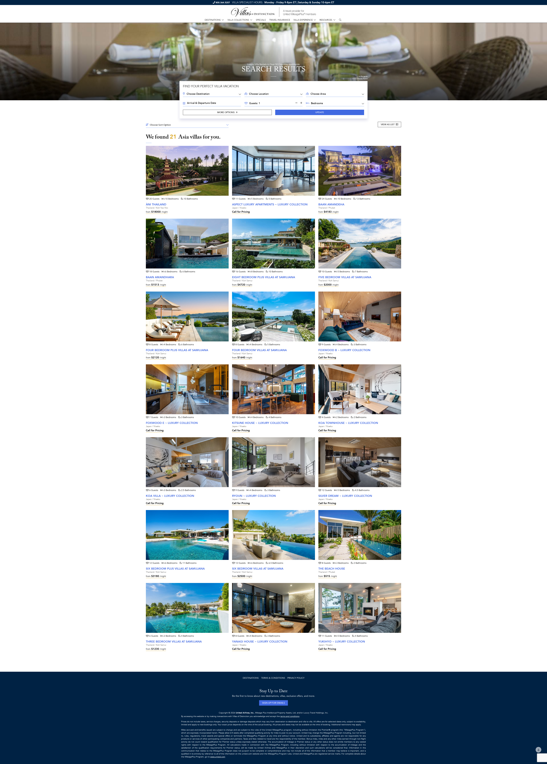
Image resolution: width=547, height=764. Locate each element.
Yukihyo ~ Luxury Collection (341, 642)
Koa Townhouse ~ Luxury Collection (348, 423)
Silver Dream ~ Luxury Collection (345, 496)
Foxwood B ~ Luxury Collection (344, 350)
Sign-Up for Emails (273, 702)
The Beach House (331, 569)
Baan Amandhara (160, 277)
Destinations (251, 678)
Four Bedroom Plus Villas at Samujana (177, 350)
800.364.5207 (223, 2)
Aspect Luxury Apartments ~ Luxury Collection (270, 204)
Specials (261, 20)
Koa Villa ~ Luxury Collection (170, 496)
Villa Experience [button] (303, 20)
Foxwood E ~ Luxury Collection (172, 423)
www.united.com (217, 756)
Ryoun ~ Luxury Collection (254, 496)
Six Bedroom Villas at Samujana (257, 569)
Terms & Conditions (273, 678)
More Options (226, 112)
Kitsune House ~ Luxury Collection (260, 423)
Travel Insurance (279, 20)
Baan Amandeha (331, 204)
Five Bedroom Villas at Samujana (344, 277)
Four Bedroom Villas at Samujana (259, 350)
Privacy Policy (295, 678)
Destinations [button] (213, 20)
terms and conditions (289, 716)
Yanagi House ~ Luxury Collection (259, 642)
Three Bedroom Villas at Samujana (174, 642)
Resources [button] (326, 20)
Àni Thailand (156, 204)
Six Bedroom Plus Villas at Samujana (175, 569)
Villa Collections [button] (238, 20)
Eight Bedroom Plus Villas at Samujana (263, 277)
